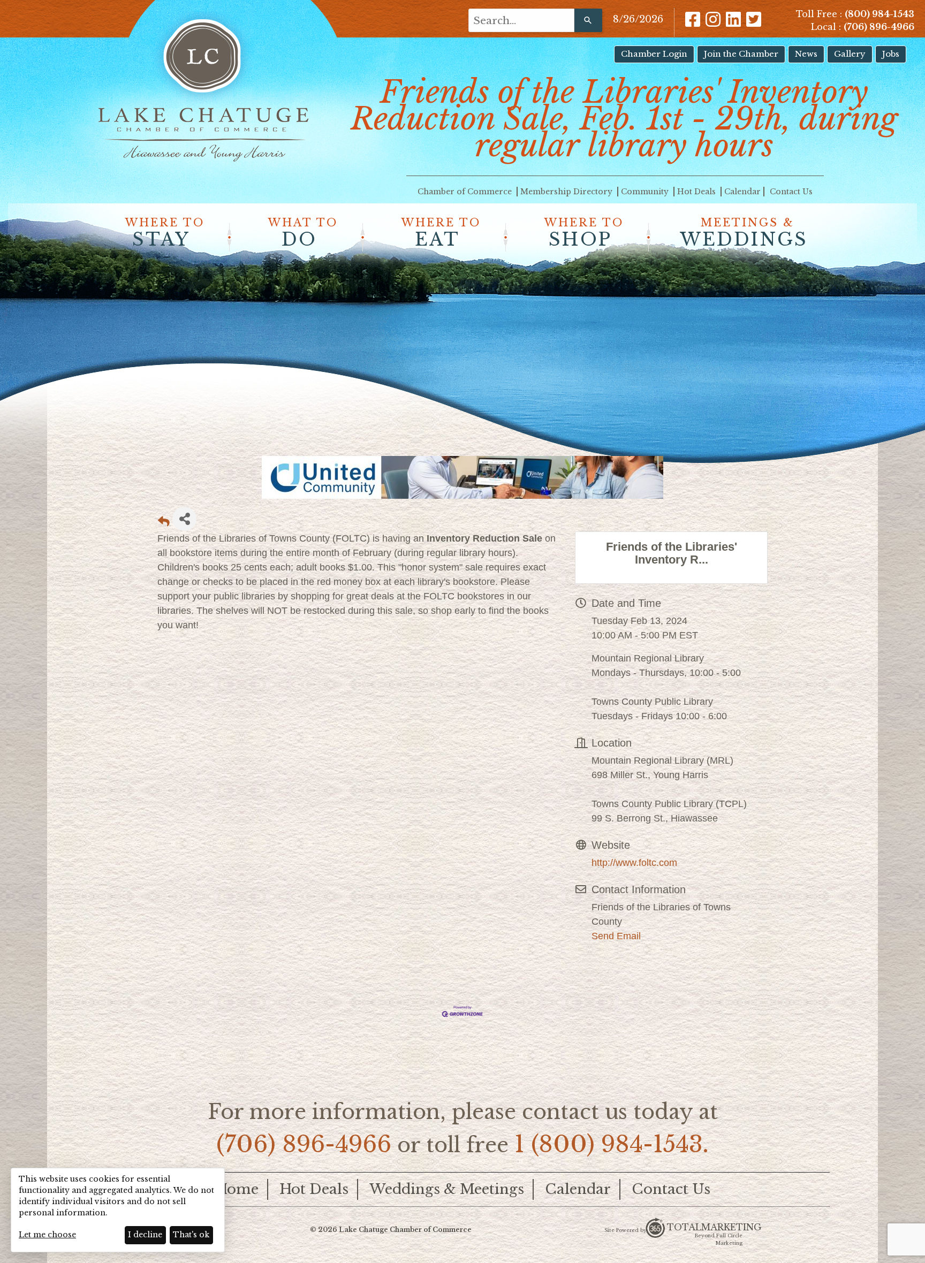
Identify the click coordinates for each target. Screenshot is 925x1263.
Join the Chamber (741, 54)
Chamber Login (654, 54)
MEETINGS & (744, 233)
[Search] (588, 20)
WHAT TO (303, 233)
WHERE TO (164, 233)
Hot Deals (697, 191)
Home (237, 1189)
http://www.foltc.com (634, 862)
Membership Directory (567, 191)
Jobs (890, 54)
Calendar (742, 191)
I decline (145, 1234)
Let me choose (47, 1234)
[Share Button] (184, 519)
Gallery (850, 54)
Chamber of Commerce (466, 191)
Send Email (616, 936)
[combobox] (521, 20)
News (806, 54)
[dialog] (118, 1210)
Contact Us (791, 191)
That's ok (191, 1234)
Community (646, 191)
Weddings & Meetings (446, 1189)
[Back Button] (164, 522)
